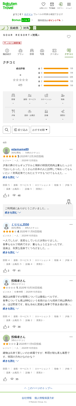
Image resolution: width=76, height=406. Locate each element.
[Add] (68, 36)
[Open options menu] (71, 149)
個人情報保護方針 (44, 398)
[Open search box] (7, 130)
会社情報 (27, 398)
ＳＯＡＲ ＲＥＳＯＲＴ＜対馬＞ (21, 35)
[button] (21, 150)
